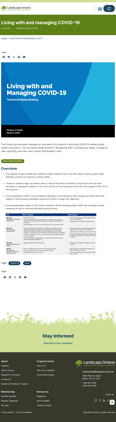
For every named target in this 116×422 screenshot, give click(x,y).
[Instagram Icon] (95, 400)
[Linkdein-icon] (104, 400)
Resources (42, 391)
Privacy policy (7, 412)
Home (4, 38)
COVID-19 (14, 263)
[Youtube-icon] (108, 400)
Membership (8, 391)
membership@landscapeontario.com (98, 371)
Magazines (41, 396)
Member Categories (9, 401)
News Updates (43, 401)
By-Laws (4, 405)
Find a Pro (41, 366)
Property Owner (45, 361)
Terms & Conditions (24, 412)
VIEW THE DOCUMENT (13, 161)
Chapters (5, 366)
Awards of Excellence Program (14, 384)
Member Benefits (8, 396)
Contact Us (6, 379)
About (4, 361)
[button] (95, 8)
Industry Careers (44, 405)
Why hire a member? (46, 370)
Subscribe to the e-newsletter (58, 343)
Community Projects (45, 375)
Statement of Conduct (10, 375)
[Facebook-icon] (100, 400)
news (27, 263)
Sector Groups (7, 370)
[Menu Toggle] (100, 9)
